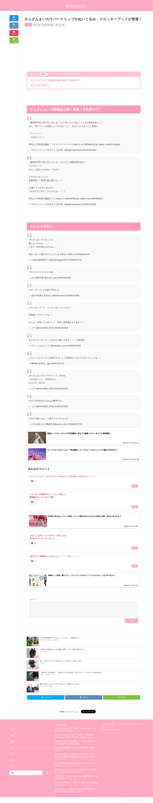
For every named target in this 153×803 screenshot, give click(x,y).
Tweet (14, 19)
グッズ (38, 25)
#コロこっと (36, 166)
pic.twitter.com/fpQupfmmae (76, 254)
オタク (12, 729)
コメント (33, 599)
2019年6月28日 (61, 328)
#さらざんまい (53, 122)
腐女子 (12, 735)
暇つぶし (13, 766)
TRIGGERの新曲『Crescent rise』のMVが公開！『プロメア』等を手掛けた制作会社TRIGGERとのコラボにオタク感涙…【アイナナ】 (76, 756)
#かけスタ (76, 126)
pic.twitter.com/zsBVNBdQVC (90, 198)
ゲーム (12, 760)
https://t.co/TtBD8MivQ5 (84, 144)
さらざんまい (49, 25)
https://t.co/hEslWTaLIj (66, 198)
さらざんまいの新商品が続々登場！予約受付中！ (56, 80)
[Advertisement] (55, 49)
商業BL (12, 741)
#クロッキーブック (39, 177)
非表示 (43, 74)
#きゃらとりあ (71, 122)
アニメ (28, 24)
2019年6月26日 (89, 150)
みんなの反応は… (41, 85)
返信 (134, 486)
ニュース (61, 25)
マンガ (12, 754)
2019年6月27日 (75, 260)
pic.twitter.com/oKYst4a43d (108, 144)
